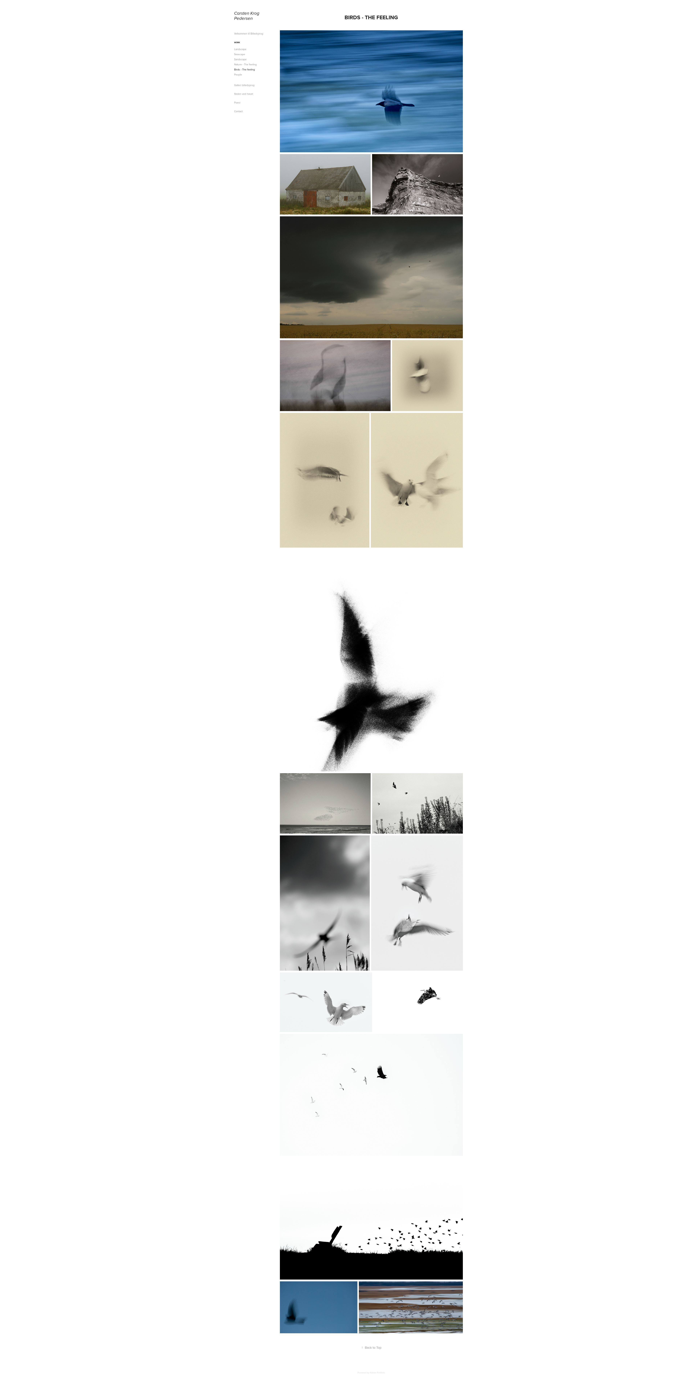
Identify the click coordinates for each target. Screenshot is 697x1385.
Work (237, 42)
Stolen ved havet (243, 94)
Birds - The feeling (244, 69)
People (238, 74)
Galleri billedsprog (244, 85)
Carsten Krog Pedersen (247, 16)
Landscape (240, 49)
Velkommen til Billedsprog (248, 33)
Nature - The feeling (245, 64)
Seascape (239, 54)
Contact (238, 111)
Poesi (237, 102)
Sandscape (240, 59)
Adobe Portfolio (377, 1372)
